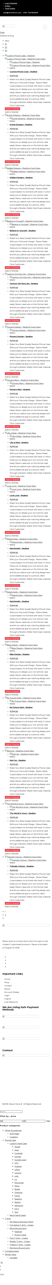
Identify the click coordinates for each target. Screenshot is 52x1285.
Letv (17, 1176)
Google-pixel (20, 1160)
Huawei (18, 1166)
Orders (7, 6)
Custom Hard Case (18, 1143)
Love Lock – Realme (19, 495)
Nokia (17, 1189)
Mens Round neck (18, 1228)
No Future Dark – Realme (21, 707)
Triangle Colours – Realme (22, 866)
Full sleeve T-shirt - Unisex (21, 1225)
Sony (17, 1209)
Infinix (17, 1169)
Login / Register (11, 3)
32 (6, 47)
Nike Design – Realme (20, 654)
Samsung (19, 1205)
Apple (17, 1147)
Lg (16, 1179)
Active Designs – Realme (21, 125)
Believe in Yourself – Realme (23, 231)
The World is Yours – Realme (23, 813)
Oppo (17, 1196)
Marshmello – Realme (19, 548)
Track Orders (10, 8)
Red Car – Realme (18, 760)
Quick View (40, 59)
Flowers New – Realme (20, 389)
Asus (17, 1150)
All (6, 50)
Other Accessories (13, 1130)
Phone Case (10, 1140)
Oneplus (18, 1192)
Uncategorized (12, 1251)
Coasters (14, 1137)
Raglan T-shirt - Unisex (20, 1241)
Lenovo (18, 1173)
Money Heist (20, 1235)
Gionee (18, 1156)
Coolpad (18, 1153)
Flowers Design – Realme (21, 336)
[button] (45, 27)
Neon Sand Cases (18, 1215)
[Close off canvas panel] (1, 1263)
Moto (17, 1186)
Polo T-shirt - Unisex (19, 1238)
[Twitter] (8, 967)
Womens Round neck (20, 1248)
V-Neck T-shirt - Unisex (20, 1245)
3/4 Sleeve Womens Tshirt (21, 1222)
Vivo (16, 1212)
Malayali (18, 1231)
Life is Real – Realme (19, 442)
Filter (48, 1121)
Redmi (18, 1202)
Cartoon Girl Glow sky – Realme (24, 284)
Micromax (19, 1183)
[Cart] (26, 19)
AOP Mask (14, 1134)
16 (6, 44)
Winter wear (10, 1254)
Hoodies (13, 1258)
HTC (17, 1163)
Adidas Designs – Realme (21, 177)
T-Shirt (8, 1218)
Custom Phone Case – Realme (23, 72)
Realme (12, 68)
